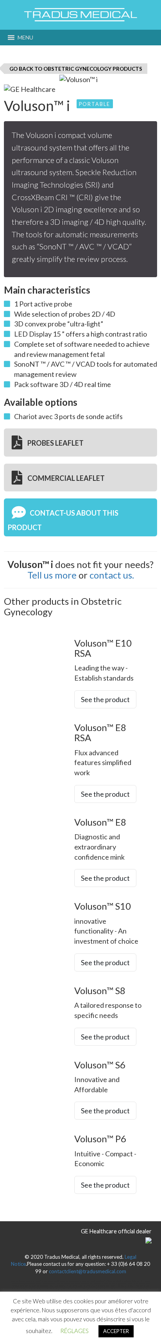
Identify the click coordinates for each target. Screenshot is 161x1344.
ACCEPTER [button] (116, 1331)
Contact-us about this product (63, 520)
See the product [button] (105, 699)
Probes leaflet (55, 443)
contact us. (111, 575)
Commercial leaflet (65, 478)
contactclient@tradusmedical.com (87, 1271)
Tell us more (52, 575)
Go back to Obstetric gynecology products (75, 69)
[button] (25, 37)
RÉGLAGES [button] (74, 1330)
